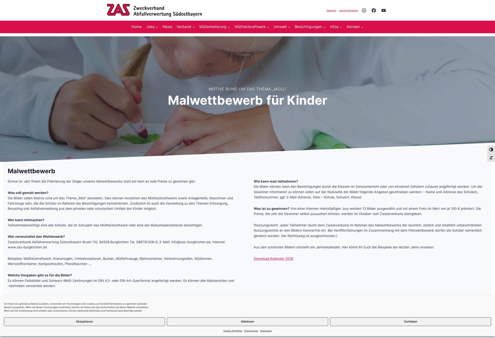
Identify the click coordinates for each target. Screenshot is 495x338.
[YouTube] (383, 10)
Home (136, 27)
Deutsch (331, 10)
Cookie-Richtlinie (232, 330)
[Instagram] (364, 10)
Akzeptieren (84, 321)
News (167, 27)
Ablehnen (247, 321)
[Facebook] (374, 10)
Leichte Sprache (348, 10)
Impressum (266, 330)
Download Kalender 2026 (273, 259)
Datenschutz (251, 330)
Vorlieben (410, 321)
